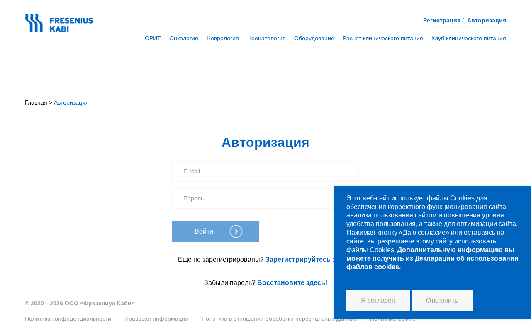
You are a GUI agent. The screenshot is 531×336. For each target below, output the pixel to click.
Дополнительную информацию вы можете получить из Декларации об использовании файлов (432, 258)
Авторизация (486, 20)
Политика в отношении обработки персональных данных (279, 318)
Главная (36, 102)
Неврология (223, 38)
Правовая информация (156, 318)
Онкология (183, 38)
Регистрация (441, 20)
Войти (204, 231)
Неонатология (266, 38)
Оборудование (314, 38)
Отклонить (442, 300)
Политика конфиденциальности (68, 318)
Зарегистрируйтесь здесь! (309, 259)
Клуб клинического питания (468, 38)
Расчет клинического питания (383, 38)
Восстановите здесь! (292, 282)
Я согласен (378, 300)
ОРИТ (153, 38)
